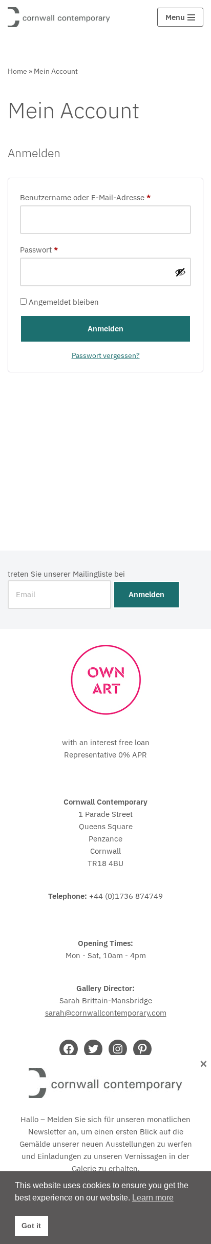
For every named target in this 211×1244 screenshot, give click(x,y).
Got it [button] (31, 1225)
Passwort (39, 249)
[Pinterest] (142, 1049)
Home (17, 71)
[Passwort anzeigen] (180, 272)
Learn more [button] (153, 1197)
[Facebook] (68, 1049)
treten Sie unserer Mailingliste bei (66, 574)
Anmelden (105, 328)
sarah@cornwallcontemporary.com (105, 1013)
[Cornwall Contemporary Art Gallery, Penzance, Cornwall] (61, 17)
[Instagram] (118, 1049)
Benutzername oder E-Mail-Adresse (85, 197)
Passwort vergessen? (106, 355)
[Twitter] (93, 1049)
